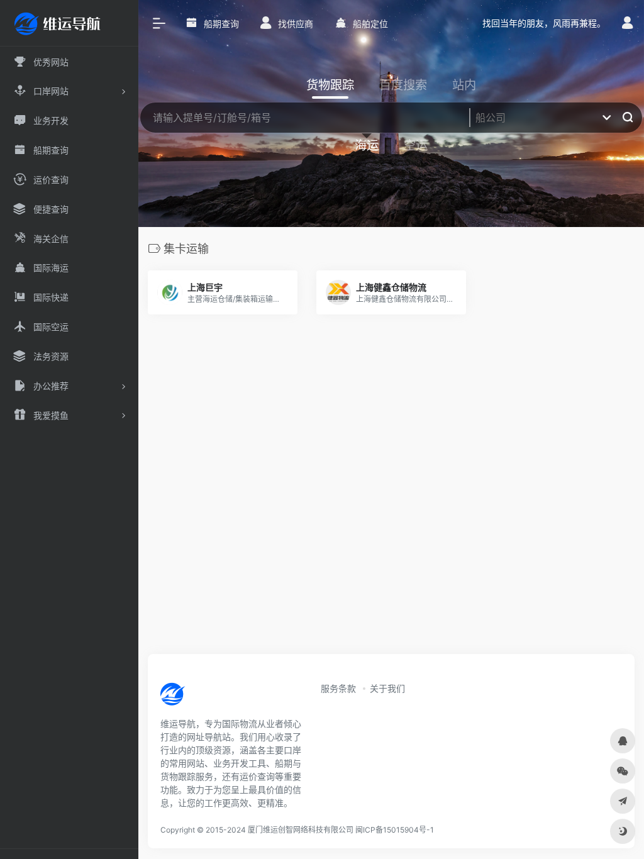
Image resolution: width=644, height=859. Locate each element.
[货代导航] (215, 698)
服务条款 (338, 688)
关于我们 (387, 688)
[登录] (627, 24)
